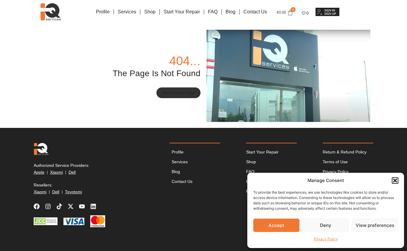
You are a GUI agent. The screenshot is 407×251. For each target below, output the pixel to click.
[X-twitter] (71, 206)
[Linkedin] (93, 206)
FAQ (213, 11)
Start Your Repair (182, 11)
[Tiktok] (59, 206)
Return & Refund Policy (344, 152)
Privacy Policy (326, 239)
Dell (72, 172)
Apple (39, 172)
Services (127, 11)
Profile (103, 11)
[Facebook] (37, 206)
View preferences (375, 225)
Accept (276, 225)
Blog (230, 11)
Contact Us (255, 11)
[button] (395, 180)
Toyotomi (73, 191)
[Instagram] (48, 206)
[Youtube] (82, 206)
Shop (150, 11)
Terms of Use (335, 161)
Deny (325, 225)
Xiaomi (56, 172)
